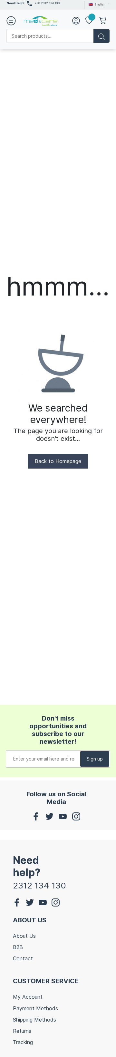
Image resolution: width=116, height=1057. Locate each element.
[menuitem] (98, 4)
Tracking (23, 1042)
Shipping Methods (34, 1019)
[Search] (101, 36)
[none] (98, 4)
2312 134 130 (39, 885)
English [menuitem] (99, 4)
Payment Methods (35, 1008)
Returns (22, 1031)
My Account (28, 997)
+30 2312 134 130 (47, 3)
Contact (23, 958)
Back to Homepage (58, 461)
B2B (18, 947)
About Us (24, 936)
